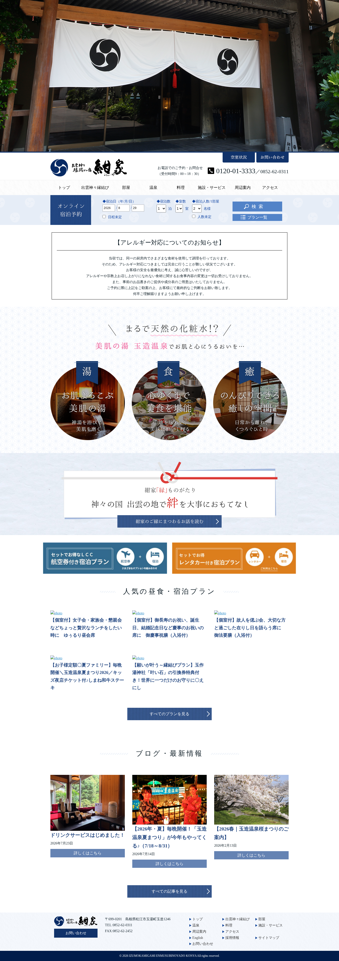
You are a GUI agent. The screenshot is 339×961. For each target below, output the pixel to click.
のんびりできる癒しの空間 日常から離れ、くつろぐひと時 (250, 401)
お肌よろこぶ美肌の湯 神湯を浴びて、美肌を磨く (87, 401)
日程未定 (115, 217)
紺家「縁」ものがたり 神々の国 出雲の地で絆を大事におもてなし (168, 490)
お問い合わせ (76, 933)
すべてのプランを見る (169, 714)
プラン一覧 (257, 217)
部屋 (126, 187)
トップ (64, 187)
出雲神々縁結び (95, 187)
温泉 (153, 187)
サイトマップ (268, 938)
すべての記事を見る (169, 891)
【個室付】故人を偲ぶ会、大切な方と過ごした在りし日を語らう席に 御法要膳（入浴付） (250, 628)
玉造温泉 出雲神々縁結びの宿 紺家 (88, 167)
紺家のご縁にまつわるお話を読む (169, 521)
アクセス (270, 187)
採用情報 (232, 938)
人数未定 (204, 217)
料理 (181, 187)
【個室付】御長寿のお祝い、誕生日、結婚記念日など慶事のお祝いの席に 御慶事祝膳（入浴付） (168, 628)
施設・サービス (212, 187)
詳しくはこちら (88, 853)
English (197, 938)
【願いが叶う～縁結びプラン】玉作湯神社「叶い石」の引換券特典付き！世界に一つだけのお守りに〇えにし (168, 676)
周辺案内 (243, 187)
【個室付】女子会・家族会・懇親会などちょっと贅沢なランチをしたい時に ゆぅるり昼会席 (86, 628)
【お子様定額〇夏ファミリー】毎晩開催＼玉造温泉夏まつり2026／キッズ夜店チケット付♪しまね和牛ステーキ (87, 676)
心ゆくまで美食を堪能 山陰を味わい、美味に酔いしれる (169, 401)
